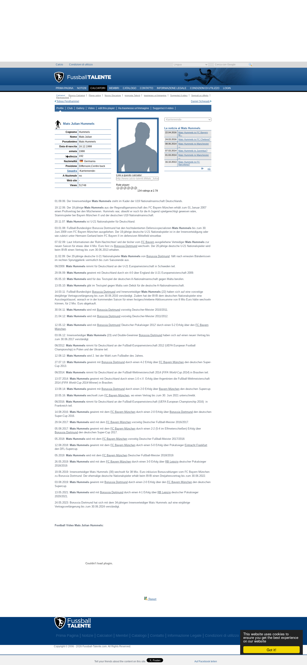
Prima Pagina (64, 88)
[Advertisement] (153, 32)
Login (227, 88)
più (209, 169)
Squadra (72, 170)
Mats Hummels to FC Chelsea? (194, 139)
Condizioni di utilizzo (81, 64)
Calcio (59, 64)
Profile (60, 108)
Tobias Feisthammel (67, 101)
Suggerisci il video (179, 95)
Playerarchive (62, 97)
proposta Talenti (132, 95)
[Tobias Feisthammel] (55, 101)
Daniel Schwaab (200, 101)
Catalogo (129, 88)
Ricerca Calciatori (77, 95)
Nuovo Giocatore (113, 95)
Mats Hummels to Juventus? (192, 150)
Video (91, 108)
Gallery (80, 108)
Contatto (146, 88)
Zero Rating (118, 187)
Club (70, 108)
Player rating (95, 95)
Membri (114, 88)
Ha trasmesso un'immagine (133, 108)
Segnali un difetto (199, 95)
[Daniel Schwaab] (210, 101)
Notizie (82, 88)
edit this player (106, 108)
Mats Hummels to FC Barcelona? (189, 163)
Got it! (271, 649)
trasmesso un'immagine (155, 95)
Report (152, 599)
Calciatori (97, 88)
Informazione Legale (171, 88)
